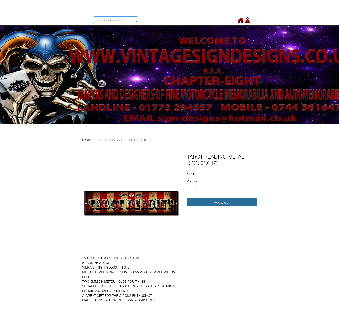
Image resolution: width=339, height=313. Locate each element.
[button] (247, 20)
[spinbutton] (196, 188)
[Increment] (202, 188)
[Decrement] (190, 188)
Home (86, 140)
